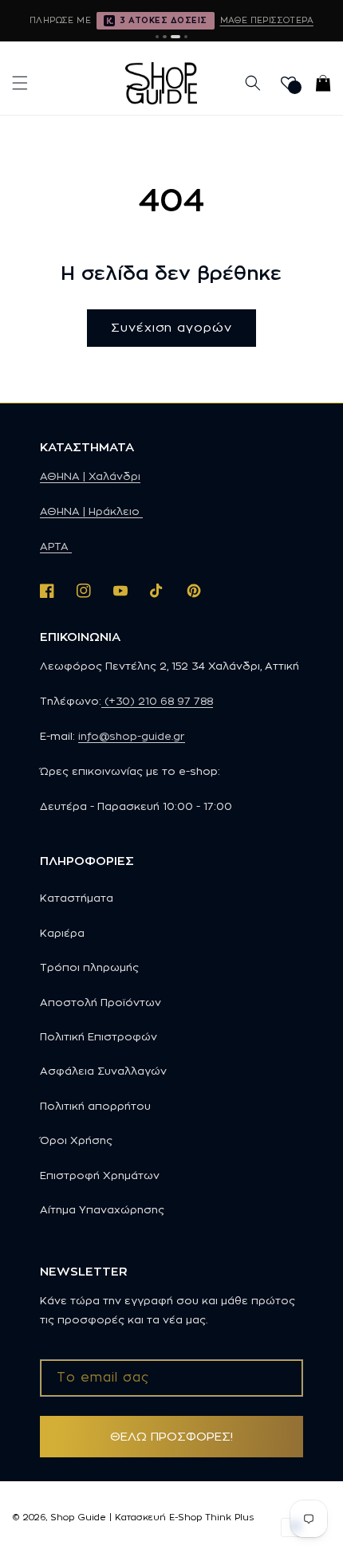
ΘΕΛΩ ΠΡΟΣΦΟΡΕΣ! (171, 1436)
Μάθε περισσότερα (266, 20)
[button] (19, 82)
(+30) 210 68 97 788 (157, 700)
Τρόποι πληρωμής (89, 967)
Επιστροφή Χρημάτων (100, 1175)
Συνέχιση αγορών (171, 327)
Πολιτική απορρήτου (95, 1105)
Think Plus (229, 1517)
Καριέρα (62, 932)
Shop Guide (78, 1517)
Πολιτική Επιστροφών (98, 1036)
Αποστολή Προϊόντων (100, 1002)
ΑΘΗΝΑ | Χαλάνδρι (90, 476)
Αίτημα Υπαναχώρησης (102, 1209)
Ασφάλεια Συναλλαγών (103, 1070)
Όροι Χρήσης (76, 1140)
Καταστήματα (76, 897)
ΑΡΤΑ (56, 546)
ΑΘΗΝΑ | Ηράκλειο (91, 511)
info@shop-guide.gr (131, 735)
